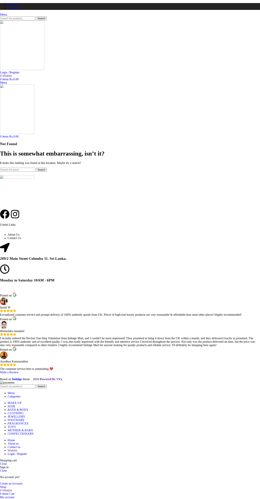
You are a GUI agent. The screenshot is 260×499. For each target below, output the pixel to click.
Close (3, 463)
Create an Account (11, 483)
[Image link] (17, 178)
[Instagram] (15, 214)
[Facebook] (5, 214)
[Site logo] (22, 69)
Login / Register (17, 453)
